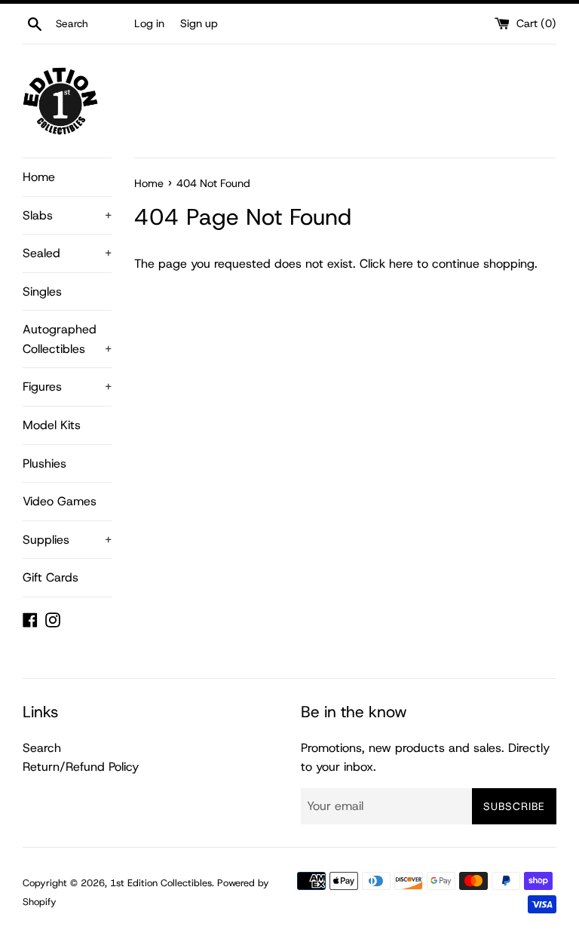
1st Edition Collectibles (161, 882)
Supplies (67, 540)
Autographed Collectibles (67, 339)
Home (39, 177)
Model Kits (52, 425)
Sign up (199, 23)
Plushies (44, 463)
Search (42, 748)
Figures (67, 386)
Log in (149, 23)
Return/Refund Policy (81, 767)
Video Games (59, 501)
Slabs (67, 215)
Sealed (67, 253)
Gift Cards (50, 577)
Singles (42, 291)
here (401, 264)
